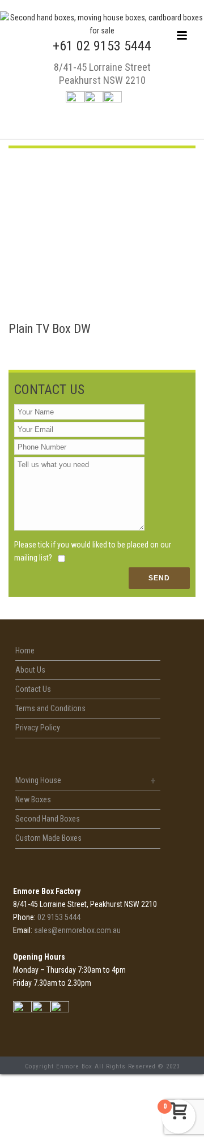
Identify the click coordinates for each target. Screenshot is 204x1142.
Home (25, 650)
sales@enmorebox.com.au (77, 930)
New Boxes (33, 799)
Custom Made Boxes (48, 837)
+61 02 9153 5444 (102, 46)
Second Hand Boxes (47, 818)
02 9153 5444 (58, 917)
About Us (30, 669)
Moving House (38, 780)
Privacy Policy (37, 727)
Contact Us (33, 689)
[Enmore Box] (102, 30)
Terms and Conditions (50, 708)
